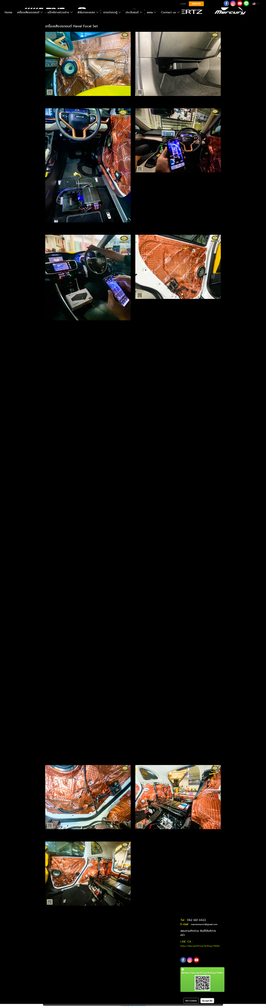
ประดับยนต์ (133, 12)
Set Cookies (191, 1000)
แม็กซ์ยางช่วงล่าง (59, 12)
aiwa (150, 12)
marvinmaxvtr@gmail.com (204, 924)
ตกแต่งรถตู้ (110, 12)
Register (196, 4)
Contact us (169, 12)
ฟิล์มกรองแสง (86, 12)
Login (183, 4)
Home (8, 12)
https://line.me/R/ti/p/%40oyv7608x (200, 946)
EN (257, 3)
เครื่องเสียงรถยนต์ (28, 12)
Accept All (207, 1000)
